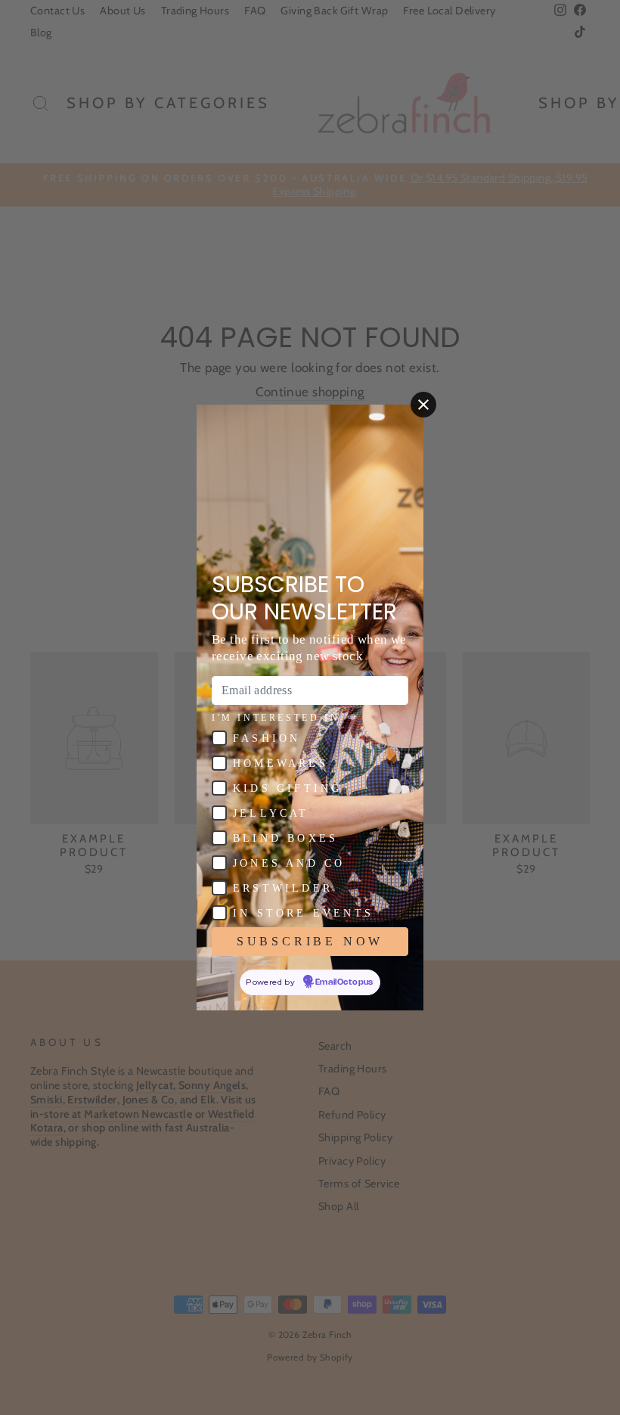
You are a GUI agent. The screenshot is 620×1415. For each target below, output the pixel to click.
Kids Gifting (287, 788)
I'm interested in (275, 717)
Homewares (280, 763)
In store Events (303, 913)
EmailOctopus (344, 982)
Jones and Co (289, 863)
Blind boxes (285, 838)
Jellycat (271, 813)
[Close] (423, 404)
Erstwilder (283, 888)
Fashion (266, 738)
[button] (219, 738)
